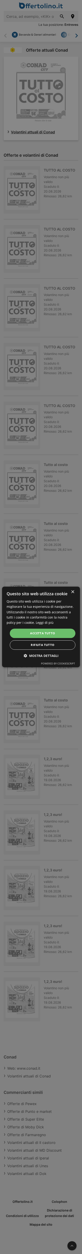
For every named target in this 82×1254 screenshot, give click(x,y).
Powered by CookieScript (58, 663)
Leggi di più (45, 622)
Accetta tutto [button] (42, 633)
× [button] (72, 592)
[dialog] (41, 627)
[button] (41, 656)
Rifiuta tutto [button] (42, 645)
